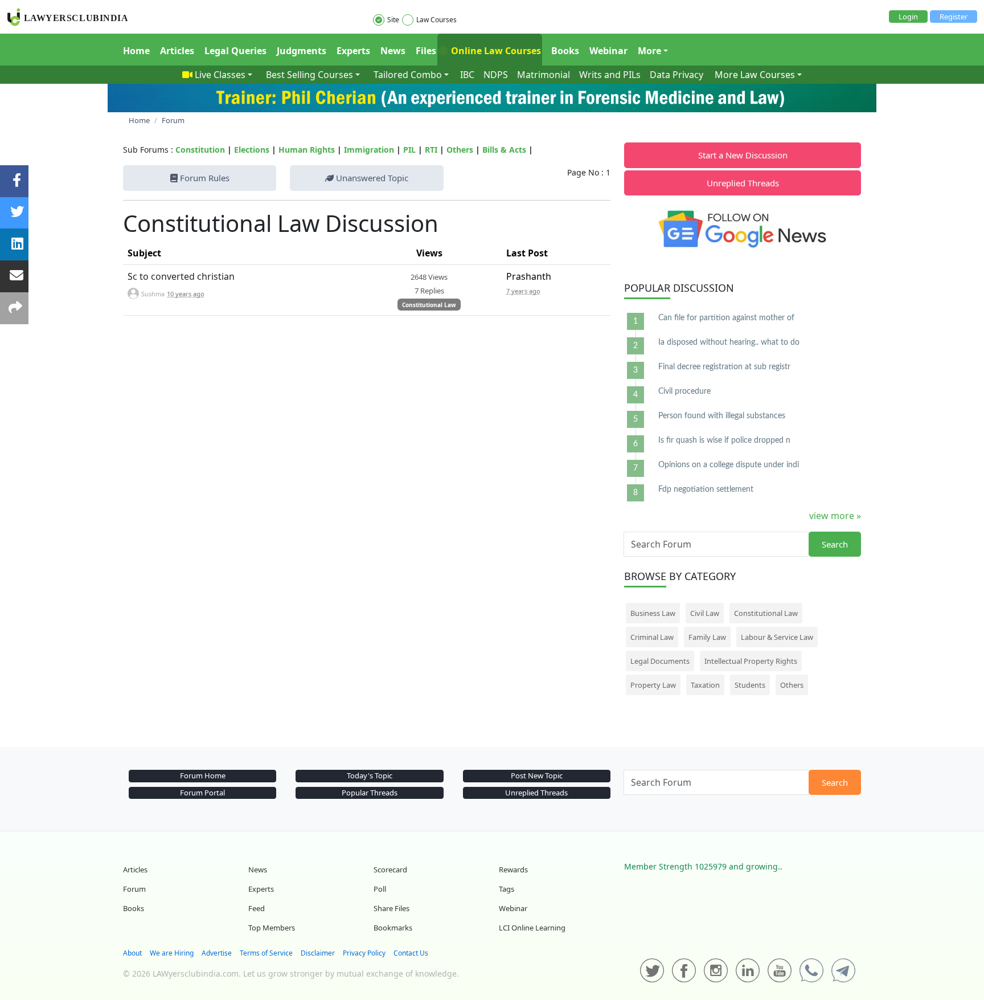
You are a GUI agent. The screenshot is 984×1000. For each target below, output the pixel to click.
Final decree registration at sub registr (724, 367)
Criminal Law (652, 637)
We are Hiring (172, 953)
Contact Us (410, 953)
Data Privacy (676, 74)
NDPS (495, 74)
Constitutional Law (429, 305)
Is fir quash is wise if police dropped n (724, 440)
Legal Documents (660, 661)
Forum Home (203, 775)
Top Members (271, 928)
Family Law (707, 637)
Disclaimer (318, 953)
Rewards (513, 869)
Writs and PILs (610, 74)
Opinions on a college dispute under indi (728, 465)
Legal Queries (235, 50)
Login (908, 16)
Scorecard (390, 869)
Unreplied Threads (743, 183)
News (392, 50)
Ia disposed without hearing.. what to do (729, 342)
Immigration (369, 149)
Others (459, 149)
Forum (134, 889)
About (132, 953)
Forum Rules (203, 177)
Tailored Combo (408, 74)
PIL (409, 149)
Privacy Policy (364, 953)
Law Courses (436, 20)
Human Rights (306, 149)
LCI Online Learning (532, 928)
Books (565, 50)
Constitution (200, 149)
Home (136, 50)
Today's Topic (369, 775)
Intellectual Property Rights (750, 661)
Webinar (608, 50)
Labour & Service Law (777, 637)
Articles (177, 50)
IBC (467, 74)
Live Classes (220, 74)
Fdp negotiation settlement (705, 489)
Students (750, 685)
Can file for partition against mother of (726, 318)
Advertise (217, 953)
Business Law (652, 613)
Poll (380, 889)
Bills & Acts (504, 149)
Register (953, 16)
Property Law (653, 685)
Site (393, 20)
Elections (251, 149)
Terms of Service (266, 953)
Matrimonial (543, 74)
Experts (353, 50)
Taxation (705, 685)
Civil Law (704, 613)
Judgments (301, 50)
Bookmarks (393, 928)
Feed (256, 908)
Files (426, 50)
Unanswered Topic (371, 177)
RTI (431, 149)
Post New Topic (537, 775)
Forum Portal (202, 792)
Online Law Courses (495, 50)
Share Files (391, 908)
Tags (506, 889)
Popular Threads (369, 792)
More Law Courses (755, 74)
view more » (835, 515)
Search (835, 544)
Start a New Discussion (743, 155)
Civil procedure (684, 391)
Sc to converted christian (181, 276)
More (649, 50)
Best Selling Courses (309, 74)
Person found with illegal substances (721, 416)
